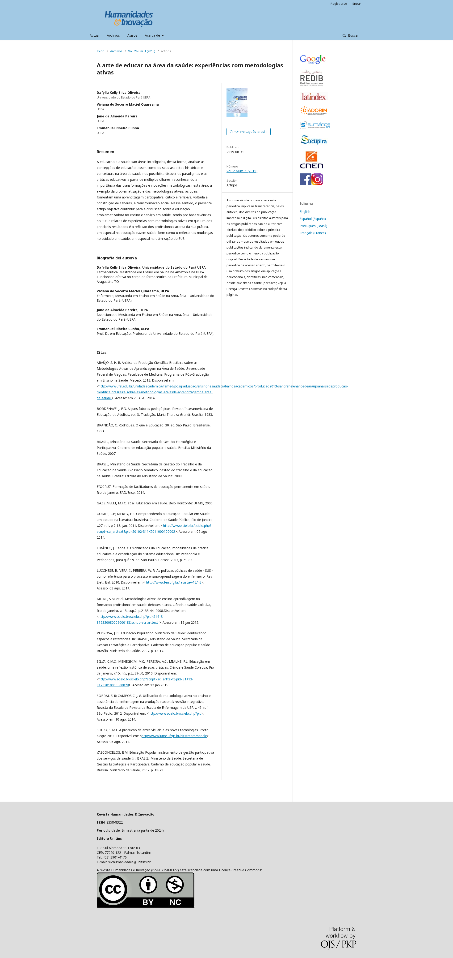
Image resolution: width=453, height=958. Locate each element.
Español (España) (313, 218)
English (305, 211)
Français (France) (313, 233)
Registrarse (339, 3)
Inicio (101, 51)
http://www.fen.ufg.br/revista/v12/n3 (173, 582)
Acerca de (153, 35)
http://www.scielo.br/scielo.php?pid (175, 713)
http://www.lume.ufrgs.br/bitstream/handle (174, 736)
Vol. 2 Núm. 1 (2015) (141, 51)
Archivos (113, 35)
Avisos (132, 35)
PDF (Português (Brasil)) (250, 131)
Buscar (353, 35)
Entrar (356, 3)
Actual (94, 35)
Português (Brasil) (313, 225)
